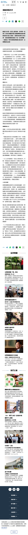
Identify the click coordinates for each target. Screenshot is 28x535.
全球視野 (7, 5)
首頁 (3, 5)
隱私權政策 (4, 527)
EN (4, 18)
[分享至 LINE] (19, 21)
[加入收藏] (22, 21)
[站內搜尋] (18, 2)
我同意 (14, 532)
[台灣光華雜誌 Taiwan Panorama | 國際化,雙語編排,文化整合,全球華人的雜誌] (5, 2)
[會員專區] (23, 2)
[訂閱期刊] (20, 2)
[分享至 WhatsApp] (9, 21)
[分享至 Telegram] (6, 21)
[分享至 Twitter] (16, 21)
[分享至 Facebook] (13, 21)
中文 (14, 2)
